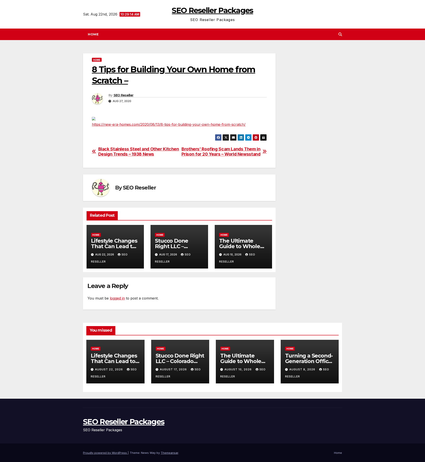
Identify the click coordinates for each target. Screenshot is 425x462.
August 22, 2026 (109, 369)
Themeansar (169, 452)
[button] (340, 34)
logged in (117, 298)
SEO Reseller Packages (212, 10)
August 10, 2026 (238, 369)
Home (93, 34)
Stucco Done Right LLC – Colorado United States (180, 361)
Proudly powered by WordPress (105, 452)
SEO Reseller (123, 95)
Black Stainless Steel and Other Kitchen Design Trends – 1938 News (138, 152)
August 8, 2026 (302, 369)
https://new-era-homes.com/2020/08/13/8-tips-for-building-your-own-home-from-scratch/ (168, 124)
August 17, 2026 (174, 369)
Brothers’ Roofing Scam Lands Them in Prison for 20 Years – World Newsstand (221, 152)
